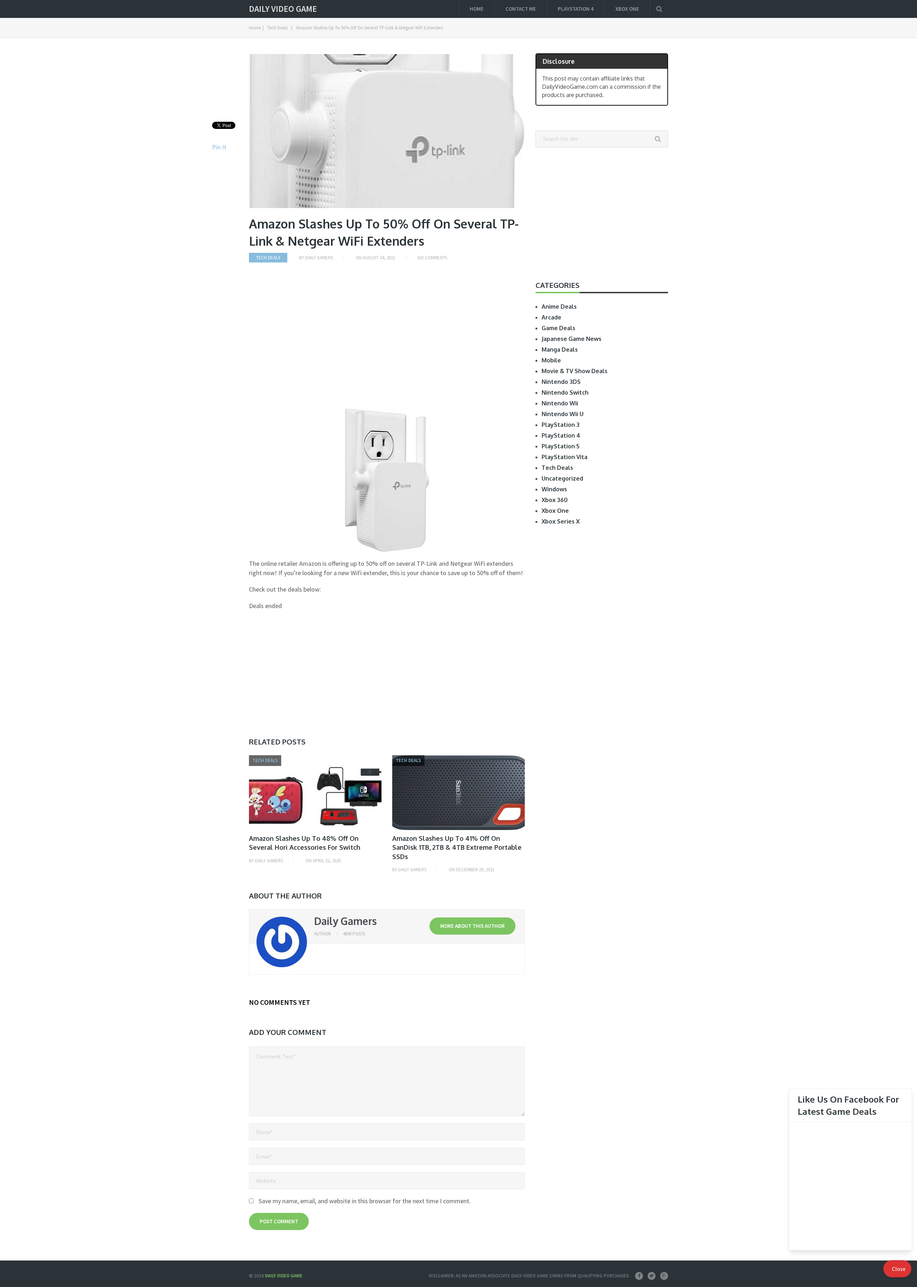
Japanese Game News (571, 338)
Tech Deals (277, 28)
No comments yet (279, 1002)
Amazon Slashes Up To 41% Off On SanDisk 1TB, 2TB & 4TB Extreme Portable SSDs (457, 847)
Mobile (551, 360)
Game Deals (558, 328)
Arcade (551, 317)
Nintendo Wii (560, 403)
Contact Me (520, 8)
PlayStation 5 (561, 446)
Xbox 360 (555, 499)
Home (477, 8)
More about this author (472, 925)
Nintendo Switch (565, 392)
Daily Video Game (283, 9)
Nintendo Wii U (563, 414)
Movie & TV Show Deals (575, 371)
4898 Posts (354, 934)
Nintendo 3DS (561, 381)
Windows (554, 489)
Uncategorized (562, 478)
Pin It (219, 147)
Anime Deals (559, 306)
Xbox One (627, 8)
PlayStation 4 (576, 8)
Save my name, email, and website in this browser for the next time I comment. (365, 1201)
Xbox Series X (561, 521)
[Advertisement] (387, 342)
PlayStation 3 (561, 424)
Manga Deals (560, 349)
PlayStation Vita (564, 457)
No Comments (432, 258)
